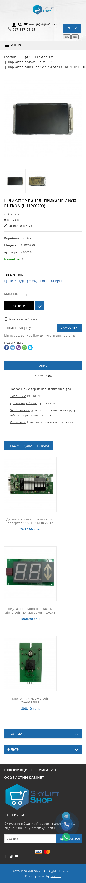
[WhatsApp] (24, 347)
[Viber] (18, 347)
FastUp (56, 876)
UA (67, 37)
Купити (19, 306)
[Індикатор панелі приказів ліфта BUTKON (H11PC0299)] (43, 119)
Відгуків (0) (43, 376)
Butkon (27, 238)
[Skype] (30, 347)
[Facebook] (6, 347)
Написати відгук (19, 226)
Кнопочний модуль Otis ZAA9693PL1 (30, 700)
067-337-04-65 (24, 29)
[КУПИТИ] (35, 484)
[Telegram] (12, 347)
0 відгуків (11, 220)
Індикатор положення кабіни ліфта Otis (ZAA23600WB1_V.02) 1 (30, 610)
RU (75, 37)
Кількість (11, 294)
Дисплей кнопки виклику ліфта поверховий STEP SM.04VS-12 (30, 521)
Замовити (69, 328)
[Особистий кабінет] (14, 24)
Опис (43, 365)
